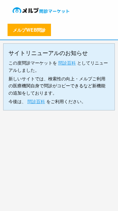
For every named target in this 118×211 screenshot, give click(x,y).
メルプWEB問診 (29, 30)
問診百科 (67, 62)
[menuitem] (42, 10)
